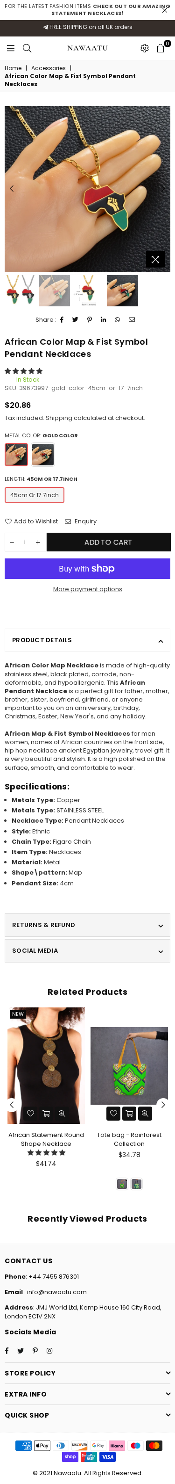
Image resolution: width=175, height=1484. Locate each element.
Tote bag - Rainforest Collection (129, 1139)
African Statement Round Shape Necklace (46, 1139)
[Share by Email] (132, 320)
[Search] (27, 48)
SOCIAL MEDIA (35, 950)
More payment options (87, 589)
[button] (23, 371)
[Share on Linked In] (103, 320)
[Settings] (144, 48)
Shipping (59, 417)
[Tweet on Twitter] (75, 320)
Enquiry (85, 521)
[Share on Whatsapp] (117, 320)
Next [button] (163, 189)
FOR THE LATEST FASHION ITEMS (87, 9)
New (18, 1014)
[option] (87, 189)
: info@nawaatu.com (55, 1292)
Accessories (48, 68)
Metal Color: (41, 435)
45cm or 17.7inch (34, 495)
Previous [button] (12, 189)
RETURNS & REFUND (43, 924)
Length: (41, 479)
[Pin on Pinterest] (90, 320)
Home (13, 68)
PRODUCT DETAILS (42, 640)
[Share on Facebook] (62, 320)
